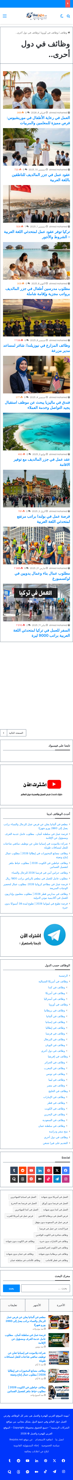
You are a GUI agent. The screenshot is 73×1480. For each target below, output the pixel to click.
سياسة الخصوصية (50, 1445)
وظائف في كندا (56, 987)
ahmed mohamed (58, 112)
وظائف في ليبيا (56, 1079)
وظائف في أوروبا (49, 32)
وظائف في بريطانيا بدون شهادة (53, 1253)
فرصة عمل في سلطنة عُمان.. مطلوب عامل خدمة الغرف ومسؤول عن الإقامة (25, 1338)
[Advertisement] (36, 684)
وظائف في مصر (56, 1085)
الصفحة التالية (16, 732)
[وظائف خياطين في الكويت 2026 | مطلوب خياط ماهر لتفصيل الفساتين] (58, 1392)
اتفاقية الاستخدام (44, 1439)
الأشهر (37, 1305)
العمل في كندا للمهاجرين (26, 1209)
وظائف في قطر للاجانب (56, 1260)
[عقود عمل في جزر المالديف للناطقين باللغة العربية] (36, 147)
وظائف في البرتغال (54, 1039)
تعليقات (12, 1305)
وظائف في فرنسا (55, 1033)
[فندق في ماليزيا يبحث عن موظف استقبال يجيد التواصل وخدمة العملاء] (36, 374)
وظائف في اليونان (55, 1045)
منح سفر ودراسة (58, 1131)
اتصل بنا (59, 1439)
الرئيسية (63, 975)
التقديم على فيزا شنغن (55, 1143)
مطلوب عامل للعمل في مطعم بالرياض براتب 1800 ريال (37, 878)
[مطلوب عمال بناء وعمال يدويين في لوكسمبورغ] (36, 545)
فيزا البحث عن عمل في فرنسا (53, 1228)
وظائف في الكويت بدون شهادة (20, 1241)
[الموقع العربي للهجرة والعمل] (36, 15)
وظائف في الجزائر (55, 1062)
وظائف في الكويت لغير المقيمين (52, 1247)
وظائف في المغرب (54, 1068)
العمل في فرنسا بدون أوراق (55, 1203)
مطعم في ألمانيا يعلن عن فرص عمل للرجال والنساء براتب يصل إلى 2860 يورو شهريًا (26, 1320)
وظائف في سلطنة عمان (51, 1125)
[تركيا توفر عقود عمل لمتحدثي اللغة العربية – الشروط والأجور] (36, 204)
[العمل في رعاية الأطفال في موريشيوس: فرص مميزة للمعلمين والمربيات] (36, 90)
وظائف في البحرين (54, 1114)
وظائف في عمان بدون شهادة (20, 1253)
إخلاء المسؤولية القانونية (26, 1445)
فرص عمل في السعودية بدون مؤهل (51, 1222)
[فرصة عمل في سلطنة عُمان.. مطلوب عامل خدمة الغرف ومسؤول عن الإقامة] (58, 1340)
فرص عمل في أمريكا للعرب (20, 1215)
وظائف (64, 32)
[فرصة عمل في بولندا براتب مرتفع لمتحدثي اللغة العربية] (36, 488)
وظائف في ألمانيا (55, 1016)
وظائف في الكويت (55, 1108)
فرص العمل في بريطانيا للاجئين (53, 1215)
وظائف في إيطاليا (55, 1027)
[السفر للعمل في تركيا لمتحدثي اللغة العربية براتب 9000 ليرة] (36, 602)
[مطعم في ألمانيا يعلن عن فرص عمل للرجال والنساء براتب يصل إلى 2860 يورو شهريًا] (58, 1322)
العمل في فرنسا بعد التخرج (24, 1203)
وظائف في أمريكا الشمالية (53, 981)
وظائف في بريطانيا (54, 1010)
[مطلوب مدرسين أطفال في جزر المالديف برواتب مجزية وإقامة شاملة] (36, 261)
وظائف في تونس (55, 1073)
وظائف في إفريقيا (58, 1056)
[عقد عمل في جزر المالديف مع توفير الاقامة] (36, 431)
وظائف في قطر (56, 1102)
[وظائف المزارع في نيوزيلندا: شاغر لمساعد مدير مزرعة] (36, 318)
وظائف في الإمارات (54, 1097)
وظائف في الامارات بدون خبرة (54, 1241)
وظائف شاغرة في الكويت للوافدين (52, 1234)
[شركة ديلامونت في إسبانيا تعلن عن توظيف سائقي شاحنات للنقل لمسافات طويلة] (58, 1358)
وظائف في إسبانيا (55, 1021)
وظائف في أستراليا (54, 998)
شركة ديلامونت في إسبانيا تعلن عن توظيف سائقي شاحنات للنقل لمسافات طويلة (25, 1356)
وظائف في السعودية (53, 1120)
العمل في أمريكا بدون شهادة (54, 1197)
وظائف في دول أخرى (53, 1050)
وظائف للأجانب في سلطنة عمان (25, 1260)
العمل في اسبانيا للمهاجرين (23, 1197)
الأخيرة (61, 1305)
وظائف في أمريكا (55, 993)
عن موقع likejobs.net (21, 1439)
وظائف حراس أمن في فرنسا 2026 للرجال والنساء (40, 872)
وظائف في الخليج (58, 1091)
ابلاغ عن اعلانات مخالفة (36, 1451)
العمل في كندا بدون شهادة (55, 1209)
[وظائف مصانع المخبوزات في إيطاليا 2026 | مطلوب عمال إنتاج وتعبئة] (58, 1376)
